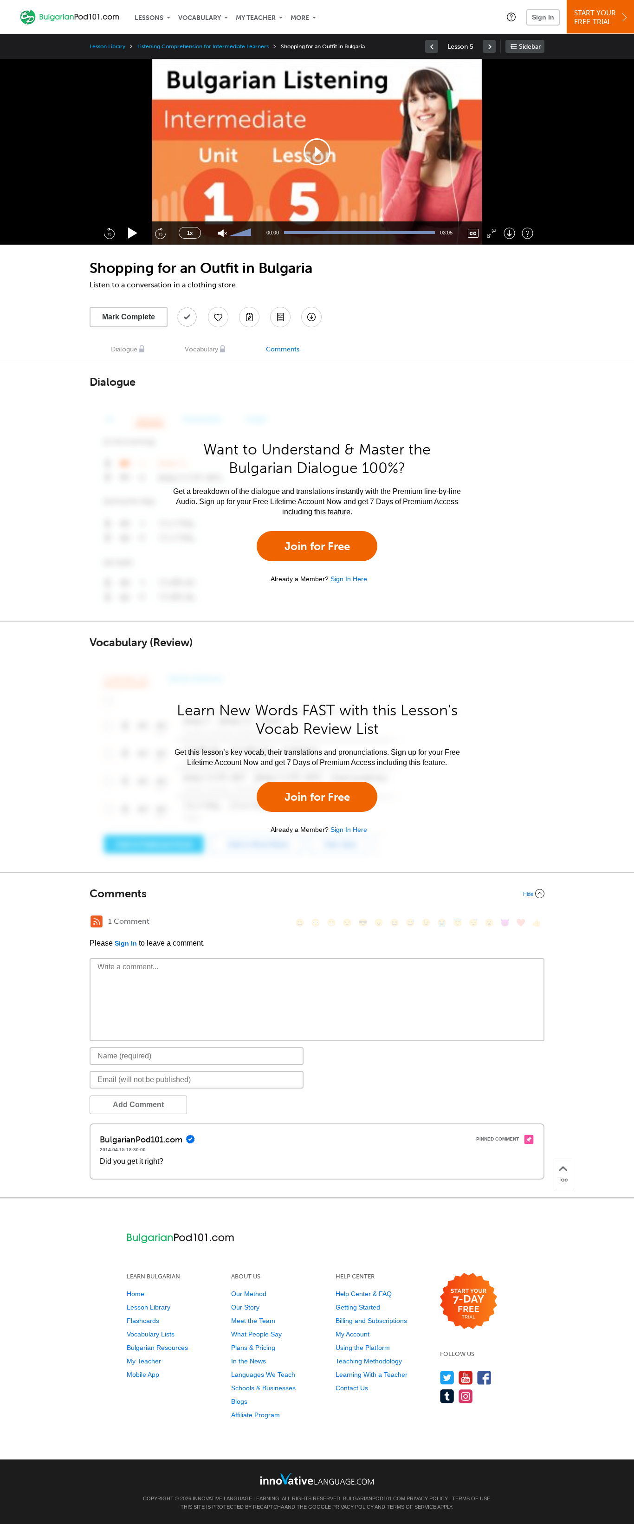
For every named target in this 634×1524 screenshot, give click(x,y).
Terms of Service (411, 1507)
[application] (317, 152)
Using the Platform (363, 1347)
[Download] (509, 233)
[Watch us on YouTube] (466, 1377)
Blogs (239, 1401)
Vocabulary (199, 18)
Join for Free (317, 546)
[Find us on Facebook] (484, 1377)
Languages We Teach (263, 1374)
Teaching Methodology (369, 1361)
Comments (282, 349)
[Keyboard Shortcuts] (527, 233)
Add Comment (138, 1105)
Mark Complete (128, 317)
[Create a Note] (249, 317)
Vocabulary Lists (151, 1334)
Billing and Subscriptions (371, 1320)
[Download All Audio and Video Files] (311, 317)
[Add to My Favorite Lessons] (218, 317)
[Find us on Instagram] (466, 1396)
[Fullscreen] (491, 233)
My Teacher (256, 18)
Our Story (245, 1307)
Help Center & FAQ (364, 1293)
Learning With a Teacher (372, 1374)
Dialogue (124, 349)
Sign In (543, 17)
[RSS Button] (97, 921)
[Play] (133, 233)
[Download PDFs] (280, 317)
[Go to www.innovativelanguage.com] (317, 1478)
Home (135, 1293)
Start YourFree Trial (595, 17)
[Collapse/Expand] (317, 893)
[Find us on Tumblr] (447, 1396)
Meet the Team (253, 1320)
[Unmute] (222, 233)
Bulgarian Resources (157, 1347)
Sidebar (530, 47)
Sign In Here (348, 579)
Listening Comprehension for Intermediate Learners (203, 46)
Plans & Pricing (253, 1347)
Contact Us (352, 1388)
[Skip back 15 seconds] (109, 233)
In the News (248, 1361)
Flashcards (143, 1320)
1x (190, 233)
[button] (511, 16)
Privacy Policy (427, 1498)
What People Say (256, 1334)
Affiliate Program (255, 1415)
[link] (431, 46)
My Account (352, 1334)
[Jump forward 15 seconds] (160, 233)
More (300, 18)
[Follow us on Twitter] (447, 1377)
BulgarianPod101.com (374, 1498)
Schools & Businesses (263, 1388)
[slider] (242, 233)
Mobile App (143, 1374)
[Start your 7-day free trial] (468, 1301)
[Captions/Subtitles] (473, 233)
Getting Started (358, 1307)
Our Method (248, 1293)
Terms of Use (471, 1498)
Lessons (149, 18)
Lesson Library (107, 46)
